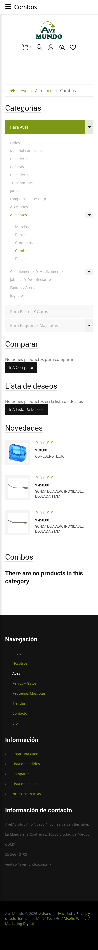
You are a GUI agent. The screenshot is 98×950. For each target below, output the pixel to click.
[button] (51, 47)
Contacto (19, 713)
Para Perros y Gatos (29, 311)
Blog (16, 723)
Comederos (19, 174)
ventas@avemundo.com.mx (28, 864)
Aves (25, 90)
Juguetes (17, 295)
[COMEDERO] (17, 452)
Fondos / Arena (22, 287)
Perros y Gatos (24, 683)
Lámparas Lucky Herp (28, 198)
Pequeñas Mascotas (29, 693)
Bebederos (19, 158)
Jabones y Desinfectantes (31, 279)
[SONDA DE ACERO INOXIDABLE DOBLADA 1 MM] (17, 487)
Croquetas (24, 242)
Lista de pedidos (26, 763)
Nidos (15, 142)
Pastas (20, 234)
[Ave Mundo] (49, 30)
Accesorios (19, 206)
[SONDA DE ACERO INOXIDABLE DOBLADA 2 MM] (17, 522)
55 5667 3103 (16, 854)
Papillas (21, 258)
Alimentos (44, 90)
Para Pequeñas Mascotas (34, 325)
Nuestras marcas (26, 793)
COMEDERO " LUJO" (50, 456)
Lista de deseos (25, 783)
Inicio (16, 653)
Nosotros (19, 663)
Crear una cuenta (27, 753)
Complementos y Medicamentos (37, 271)
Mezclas (22, 226)
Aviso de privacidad (55, 913)
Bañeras (17, 166)
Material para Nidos (26, 150)
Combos (22, 250)
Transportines (22, 182)
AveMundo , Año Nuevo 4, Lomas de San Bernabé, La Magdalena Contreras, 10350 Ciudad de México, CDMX (47, 834)
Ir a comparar (21, 367)
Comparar (20, 773)
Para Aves (19, 127)
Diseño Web (74, 918)
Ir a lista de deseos (26, 409)
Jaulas (15, 190)
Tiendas (19, 703)
